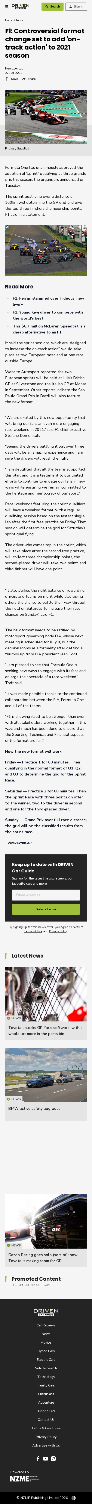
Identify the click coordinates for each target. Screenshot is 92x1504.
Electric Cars (46, 1359)
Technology (46, 1376)
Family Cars (46, 1385)
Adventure (46, 1402)
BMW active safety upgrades (34, 1108)
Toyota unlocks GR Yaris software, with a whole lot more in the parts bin (46, 1003)
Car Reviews (46, 1325)
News (19, 20)
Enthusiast (46, 1394)
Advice (46, 1342)
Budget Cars (46, 1411)
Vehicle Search (46, 1368)
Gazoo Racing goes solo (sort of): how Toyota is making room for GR (46, 1230)
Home (8, 20)
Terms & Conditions (46, 1428)
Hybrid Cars (46, 1351)
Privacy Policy (58, 931)
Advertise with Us (46, 1445)
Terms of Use (33, 931)
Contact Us (46, 1419)
